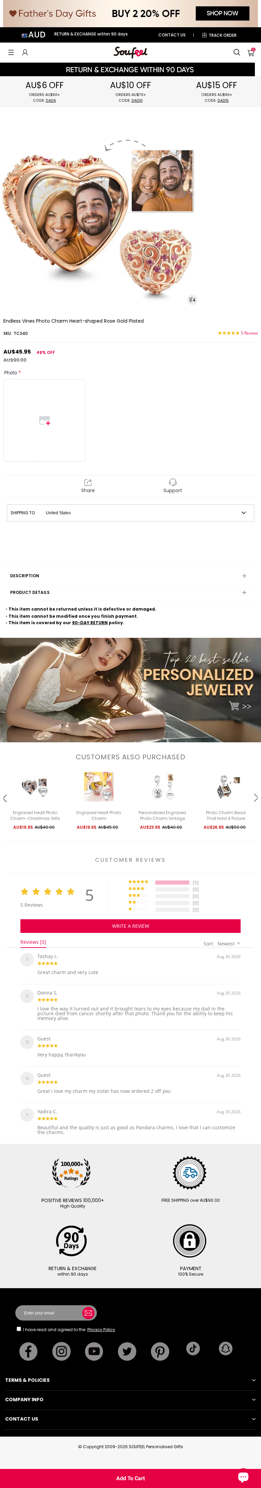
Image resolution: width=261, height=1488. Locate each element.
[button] (11, 52)
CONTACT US (172, 35)
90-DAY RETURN (90, 623)
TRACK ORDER (223, 35)
